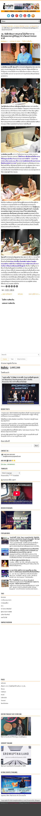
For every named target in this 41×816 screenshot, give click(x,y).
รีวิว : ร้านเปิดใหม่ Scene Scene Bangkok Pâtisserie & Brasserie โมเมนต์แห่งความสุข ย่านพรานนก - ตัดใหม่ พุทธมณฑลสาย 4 (24, 581)
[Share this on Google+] (12, 286)
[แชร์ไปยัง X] (9, 290)
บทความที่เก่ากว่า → (34, 294)
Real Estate (4, 703)
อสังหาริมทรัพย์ (5, 614)
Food (2, 694)
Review (3, 597)
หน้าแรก (20, 294)
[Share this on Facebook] (7, 286)
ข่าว (2, 606)
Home (3, 26)
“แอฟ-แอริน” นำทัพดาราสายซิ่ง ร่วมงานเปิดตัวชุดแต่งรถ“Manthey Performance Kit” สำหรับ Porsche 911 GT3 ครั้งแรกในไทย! (20, 380)
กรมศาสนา (10, 26)
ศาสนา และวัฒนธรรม (31, 26)
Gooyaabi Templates (13, 803)
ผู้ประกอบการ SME (6, 611)
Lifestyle (4, 697)
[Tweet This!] (9, 286)
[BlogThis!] (8, 290)
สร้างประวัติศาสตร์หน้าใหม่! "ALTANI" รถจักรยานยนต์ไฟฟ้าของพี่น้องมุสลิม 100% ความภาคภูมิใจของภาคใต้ (19, 435)
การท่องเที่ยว (4, 603)
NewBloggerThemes (35, 803)
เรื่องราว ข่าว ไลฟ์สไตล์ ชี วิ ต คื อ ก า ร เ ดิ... (13, 686)
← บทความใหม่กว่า (6, 294)
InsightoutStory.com (19, 800)
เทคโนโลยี (4, 617)
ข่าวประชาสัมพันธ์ (19, 26)
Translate (16, 475)
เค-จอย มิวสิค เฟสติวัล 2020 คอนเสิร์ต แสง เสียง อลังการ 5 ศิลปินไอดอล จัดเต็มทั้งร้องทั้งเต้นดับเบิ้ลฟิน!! (24, 571)
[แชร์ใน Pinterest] (13, 290)
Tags (12, 359)
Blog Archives (21, 359)
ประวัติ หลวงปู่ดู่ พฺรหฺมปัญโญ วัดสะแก (19, 560)
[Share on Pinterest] (14, 286)
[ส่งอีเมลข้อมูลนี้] (6, 290)
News (3, 689)
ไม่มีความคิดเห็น (27, 41)
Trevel (3, 700)
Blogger (37, 800)
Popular (5, 359)
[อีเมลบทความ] (2, 290)
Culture (3, 692)
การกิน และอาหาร (6, 600)
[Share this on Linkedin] (17, 286)
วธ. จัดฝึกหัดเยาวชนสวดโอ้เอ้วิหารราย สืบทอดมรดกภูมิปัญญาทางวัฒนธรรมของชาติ (18, 36)
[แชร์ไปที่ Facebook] (11, 290)
